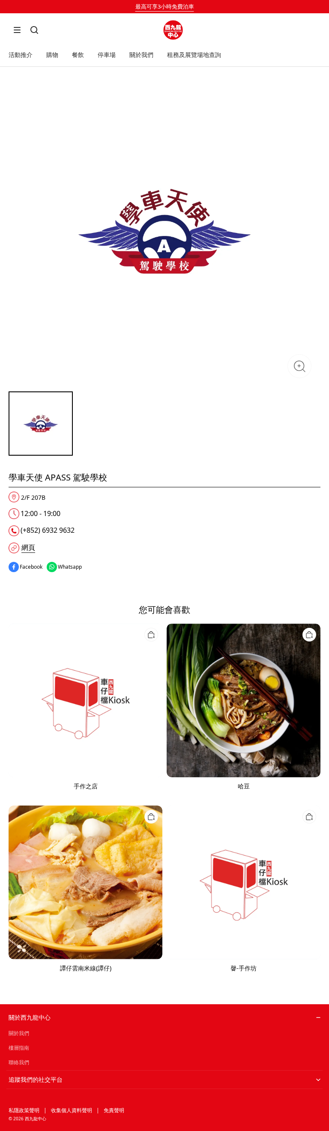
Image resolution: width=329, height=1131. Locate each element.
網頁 (28, 547)
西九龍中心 (35, 1119)
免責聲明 (114, 1110)
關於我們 (19, 1033)
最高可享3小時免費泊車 (164, 6)
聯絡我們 (19, 1062)
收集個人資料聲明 (71, 1110)
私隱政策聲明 (24, 1110)
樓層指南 (19, 1047)
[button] (17, 30)
